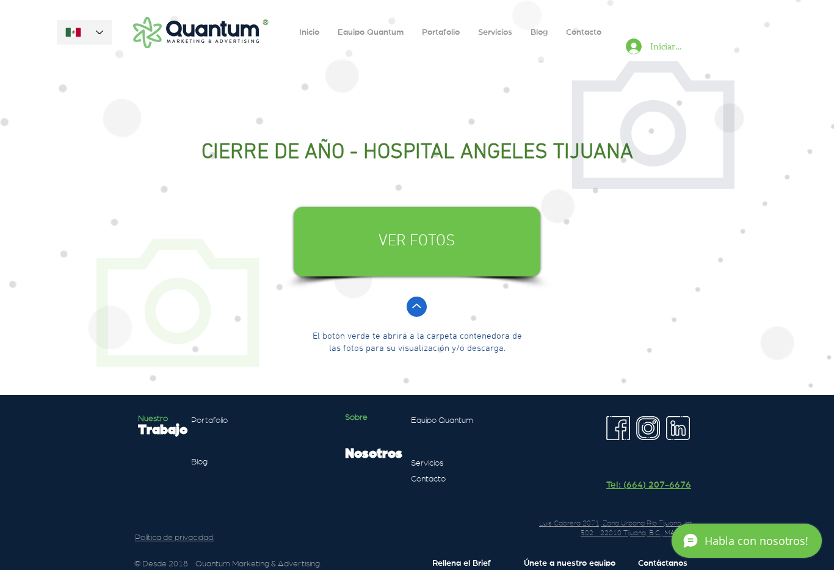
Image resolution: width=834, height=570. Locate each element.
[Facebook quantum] (618, 428)
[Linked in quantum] (678, 428)
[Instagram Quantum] (648, 428)
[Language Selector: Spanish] (84, 32)
